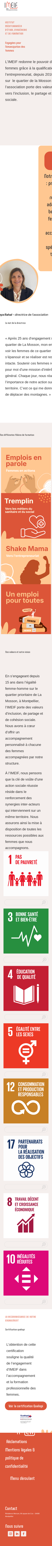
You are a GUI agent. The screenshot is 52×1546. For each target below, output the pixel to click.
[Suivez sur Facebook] (23, 1533)
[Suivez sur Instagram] (10, 1533)
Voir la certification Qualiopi (26, 1406)
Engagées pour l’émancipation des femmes (15, 46)
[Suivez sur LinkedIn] (17, 1533)
